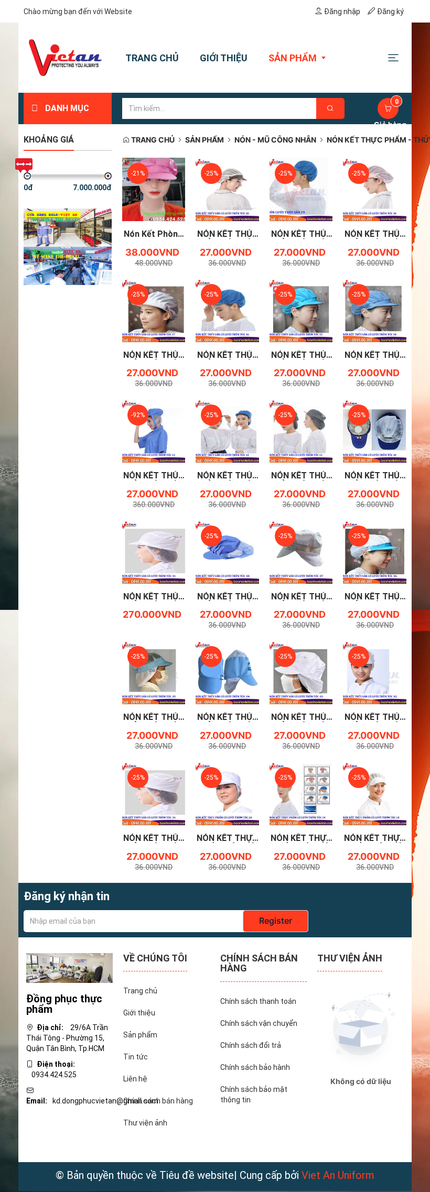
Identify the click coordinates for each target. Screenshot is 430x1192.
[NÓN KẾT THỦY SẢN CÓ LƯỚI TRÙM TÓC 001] (154, 793)
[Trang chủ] (65, 57)
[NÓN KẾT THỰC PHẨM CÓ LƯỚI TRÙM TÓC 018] (374, 793)
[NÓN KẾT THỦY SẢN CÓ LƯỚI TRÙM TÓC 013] (154, 430)
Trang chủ (152, 139)
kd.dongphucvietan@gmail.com (105, 1101)
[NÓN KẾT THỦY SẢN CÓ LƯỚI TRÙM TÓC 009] (154, 551)
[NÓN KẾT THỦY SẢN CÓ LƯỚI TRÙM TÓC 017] (154, 309)
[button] (393, 57)
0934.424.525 (54, 1074)
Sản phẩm (204, 139)
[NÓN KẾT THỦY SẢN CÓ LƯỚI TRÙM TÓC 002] (374, 672)
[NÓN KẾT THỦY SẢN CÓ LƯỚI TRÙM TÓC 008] (227, 551)
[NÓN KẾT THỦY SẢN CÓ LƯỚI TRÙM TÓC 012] (227, 430)
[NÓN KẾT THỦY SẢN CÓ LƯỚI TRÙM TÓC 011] (301, 430)
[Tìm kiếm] (330, 108)
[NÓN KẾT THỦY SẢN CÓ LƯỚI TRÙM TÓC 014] (374, 309)
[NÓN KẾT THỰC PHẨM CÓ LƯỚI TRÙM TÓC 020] (227, 793)
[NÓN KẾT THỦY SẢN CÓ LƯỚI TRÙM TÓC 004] (227, 672)
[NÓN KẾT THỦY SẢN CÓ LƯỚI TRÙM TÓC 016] (227, 309)
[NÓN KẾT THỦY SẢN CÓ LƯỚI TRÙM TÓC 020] (227, 188)
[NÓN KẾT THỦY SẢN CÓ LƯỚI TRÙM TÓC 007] (301, 551)
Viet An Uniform (338, 1175)
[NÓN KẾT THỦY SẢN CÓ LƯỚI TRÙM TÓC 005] (154, 672)
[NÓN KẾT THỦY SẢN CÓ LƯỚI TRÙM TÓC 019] (301, 188)
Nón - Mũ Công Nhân (275, 139)
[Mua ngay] (141, 236)
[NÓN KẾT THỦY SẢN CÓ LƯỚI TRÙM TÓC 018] (374, 188)
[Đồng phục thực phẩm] (69, 967)
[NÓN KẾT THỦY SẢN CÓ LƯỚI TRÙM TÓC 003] (301, 672)
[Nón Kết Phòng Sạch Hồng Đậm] (154, 188)
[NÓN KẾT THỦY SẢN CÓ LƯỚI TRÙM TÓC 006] (374, 551)
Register (275, 920)
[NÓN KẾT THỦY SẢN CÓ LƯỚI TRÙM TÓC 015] (301, 309)
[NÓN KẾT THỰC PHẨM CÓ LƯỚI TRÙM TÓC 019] (301, 793)
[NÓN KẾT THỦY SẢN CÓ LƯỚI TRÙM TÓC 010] (374, 430)
